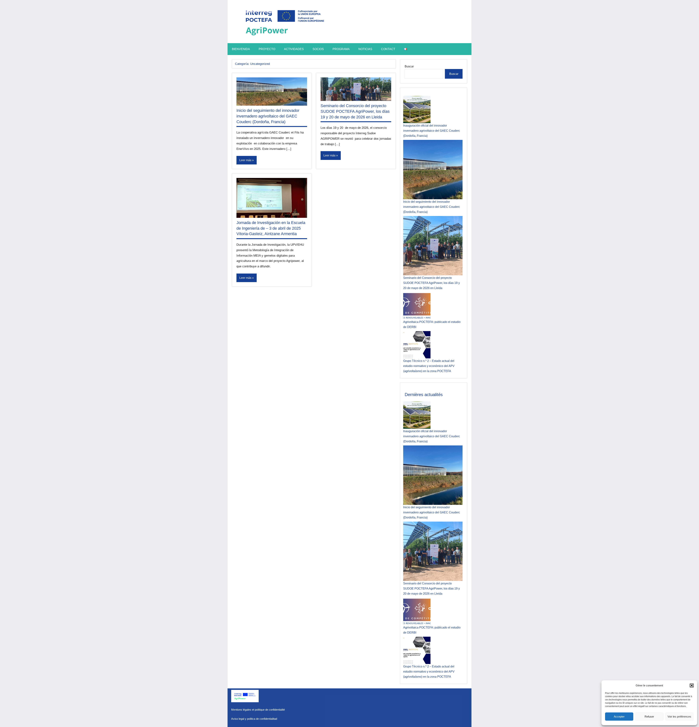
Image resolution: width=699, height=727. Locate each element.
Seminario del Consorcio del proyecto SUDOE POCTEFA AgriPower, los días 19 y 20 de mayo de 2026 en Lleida (355, 111)
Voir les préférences (679, 716)
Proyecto (267, 49)
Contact (388, 49)
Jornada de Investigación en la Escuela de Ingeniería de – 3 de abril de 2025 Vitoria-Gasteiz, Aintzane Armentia (270, 228)
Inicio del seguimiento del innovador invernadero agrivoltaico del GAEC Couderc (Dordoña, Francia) (267, 116)
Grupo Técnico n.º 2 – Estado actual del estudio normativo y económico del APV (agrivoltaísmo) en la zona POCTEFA (429, 366)
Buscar (409, 66)
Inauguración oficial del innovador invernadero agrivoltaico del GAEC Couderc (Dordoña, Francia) (431, 130)
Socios (318, 49)
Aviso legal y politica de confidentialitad (254, 718)
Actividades (294, 49)
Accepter (619, 716)
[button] (692, 685)
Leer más (245, 160)
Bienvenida (241, 49)
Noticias (365, 49)
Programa (341, 49)
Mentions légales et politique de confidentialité (258, 709)
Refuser (649, 716)
